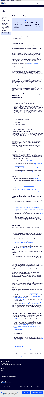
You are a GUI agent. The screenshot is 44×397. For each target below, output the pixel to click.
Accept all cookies (26, 392)
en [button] (38, 3)
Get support (4, 30)
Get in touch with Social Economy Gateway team (8, 376)
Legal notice (32, 386)
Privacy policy (26, 386)
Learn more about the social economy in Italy (6, 33)
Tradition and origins (5, 20)
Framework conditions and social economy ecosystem (6, 23)
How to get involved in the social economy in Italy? (6, 27)
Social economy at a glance (5, 18)
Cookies (21, 386)
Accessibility (37, 386)
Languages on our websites (14, 386)
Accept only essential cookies (37, 392)
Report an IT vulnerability (5, 386)
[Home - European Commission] (6, 3)
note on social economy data (32, 63)
